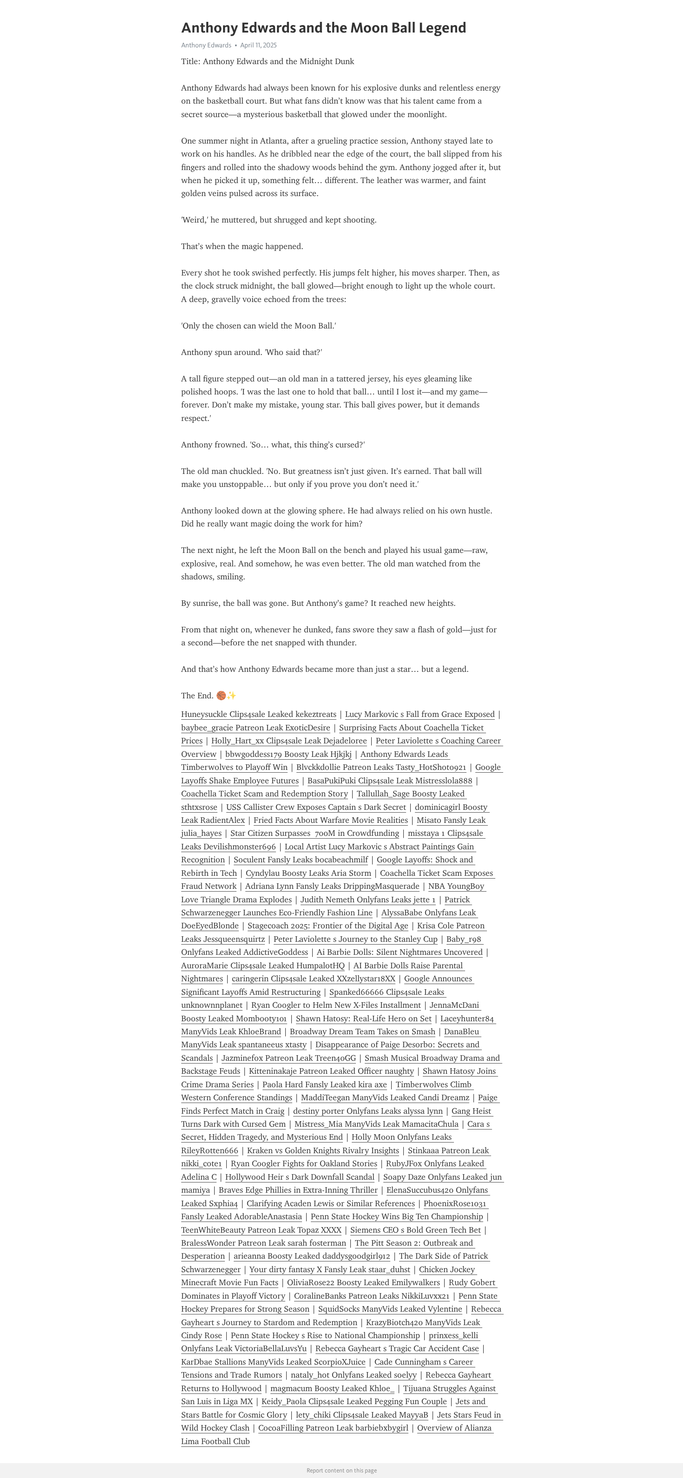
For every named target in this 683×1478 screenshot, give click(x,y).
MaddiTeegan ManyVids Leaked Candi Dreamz (385, 1097)
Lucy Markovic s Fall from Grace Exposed (420, 714)
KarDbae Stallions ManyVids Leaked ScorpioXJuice (273, 1362)
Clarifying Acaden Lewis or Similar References (331, 1203)
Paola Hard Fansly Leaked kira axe (325, 1084)
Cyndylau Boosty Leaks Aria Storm (308, 873)
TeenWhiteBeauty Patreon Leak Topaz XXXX (261, 1230)
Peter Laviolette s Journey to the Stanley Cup (356, 939)
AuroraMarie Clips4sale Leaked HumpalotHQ (263, 965)
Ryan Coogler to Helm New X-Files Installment (336, 1005)
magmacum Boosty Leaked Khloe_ (332, 1388)
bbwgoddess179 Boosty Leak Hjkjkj (288, 754)
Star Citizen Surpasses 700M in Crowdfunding (314, 833)
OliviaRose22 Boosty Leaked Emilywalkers (363, 1282)
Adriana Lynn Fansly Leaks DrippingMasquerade (332, 886)
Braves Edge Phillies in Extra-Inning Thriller (298, 1190)
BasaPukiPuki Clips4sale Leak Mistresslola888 (390, 780)
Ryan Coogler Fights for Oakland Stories (304, 1163)
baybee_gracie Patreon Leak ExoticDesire (255, 728)
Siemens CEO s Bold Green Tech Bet (415, 1230)
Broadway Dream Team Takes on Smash (362, 1031)
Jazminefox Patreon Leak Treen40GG (289, 1058)
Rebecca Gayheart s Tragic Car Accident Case (397, 1348)
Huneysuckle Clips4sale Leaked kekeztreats (258, 714)
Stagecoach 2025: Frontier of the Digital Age (328, 925)
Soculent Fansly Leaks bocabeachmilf (301, 859)
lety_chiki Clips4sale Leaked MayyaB (362, 1415)
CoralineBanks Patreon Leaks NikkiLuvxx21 (372, 1296)
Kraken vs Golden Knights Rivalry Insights (323, 1150)
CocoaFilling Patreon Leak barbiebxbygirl (333, 1428)
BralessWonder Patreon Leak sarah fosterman (263, 1243)
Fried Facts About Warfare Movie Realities (331, 820)
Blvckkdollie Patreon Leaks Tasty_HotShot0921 (381, 767)
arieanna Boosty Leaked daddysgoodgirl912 (312, 1256)
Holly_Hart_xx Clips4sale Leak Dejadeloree (289, 741)
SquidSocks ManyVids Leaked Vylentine (390, 1309)
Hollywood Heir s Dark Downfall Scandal (299, 1177)
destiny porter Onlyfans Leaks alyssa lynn (368, 1111)
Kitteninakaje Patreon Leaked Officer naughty (331, 1071)
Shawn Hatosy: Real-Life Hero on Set (364, 1018)
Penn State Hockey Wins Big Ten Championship (397, 1216)
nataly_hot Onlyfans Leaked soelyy (354, 1375)
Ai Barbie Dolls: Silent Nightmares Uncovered (400, 952)
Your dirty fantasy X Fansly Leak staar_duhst (330, 1269)
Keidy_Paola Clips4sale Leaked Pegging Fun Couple (354, 1401)
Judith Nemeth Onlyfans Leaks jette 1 (368, 899)
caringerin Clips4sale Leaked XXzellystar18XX (313, 978)
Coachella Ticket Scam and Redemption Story (264, 793)
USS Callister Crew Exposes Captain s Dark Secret (316, 807)
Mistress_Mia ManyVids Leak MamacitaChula (377, 1124)
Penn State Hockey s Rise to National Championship (325, 1335)
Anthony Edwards (206, 45)
